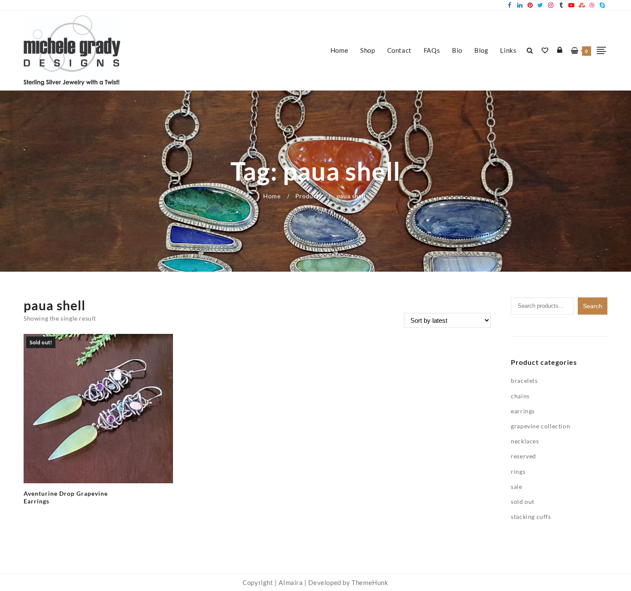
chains (520, 396)
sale (516, 486)
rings (518, 471)
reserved (523, 456)
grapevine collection (540, 426)
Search (592, 306)
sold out (522, 501)
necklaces (525, 441)
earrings (523, 411)
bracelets (524, 380)
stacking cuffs (531, 516)
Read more (39, 505)
